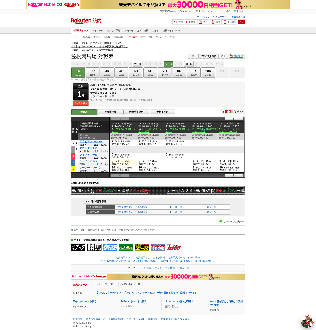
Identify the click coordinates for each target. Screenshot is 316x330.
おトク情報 (142, 30)
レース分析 (131, 36)
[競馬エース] (142, 247)
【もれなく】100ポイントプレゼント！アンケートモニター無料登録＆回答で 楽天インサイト (146, 292)
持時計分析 (110, 111)
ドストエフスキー (90, 148)
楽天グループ (203, 11)
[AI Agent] (307, 321)
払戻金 (107, 36)
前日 (194, 56)
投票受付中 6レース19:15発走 (132, 211)
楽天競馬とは (238, 17)
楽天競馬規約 (115, 318)
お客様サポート (220, 17)
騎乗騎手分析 (136, 111)
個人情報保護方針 (95, 318)
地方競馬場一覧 (176, 257)
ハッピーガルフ (88, 161)
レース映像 (194, 257)
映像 (172, 36)
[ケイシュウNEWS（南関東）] (110, 247)
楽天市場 (238, 11)
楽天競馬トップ (80, 30)
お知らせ (128, 30)
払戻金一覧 (211, 207)
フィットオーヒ (88, 154)
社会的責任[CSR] (135, 318)
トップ (76, 36)
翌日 (222, 56)
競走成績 (118, 36)
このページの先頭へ (233, 221)
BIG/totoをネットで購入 (134, 301)
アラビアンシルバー (91, 141)
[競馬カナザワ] (174, 247)
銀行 (228, 11)
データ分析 (146, 36)
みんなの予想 (113, 30)
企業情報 (77, 318)
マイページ (97, 30)
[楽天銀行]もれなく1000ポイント (176, 11)
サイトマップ (203, 17)
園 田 (189, 63)
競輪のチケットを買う (85, 301)
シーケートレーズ (90, 167)
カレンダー (161, 36)
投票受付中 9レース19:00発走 (132, 207)
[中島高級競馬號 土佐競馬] (158, 247)
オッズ (96, 36)
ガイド (155, 30)
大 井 (137, 63)
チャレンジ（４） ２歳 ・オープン (231, 130)
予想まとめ (162, 111)
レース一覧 (176, 207)
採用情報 (152, 318)
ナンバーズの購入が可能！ (179, 301)
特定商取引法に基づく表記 (175, 318)
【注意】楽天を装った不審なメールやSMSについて (187, 260)
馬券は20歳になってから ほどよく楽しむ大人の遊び (129, 260)
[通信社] (126, 247)
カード (219, 11)
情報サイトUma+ (171, 30)
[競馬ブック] (78, 247)
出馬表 (86, 36)
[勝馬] (94, 247)
